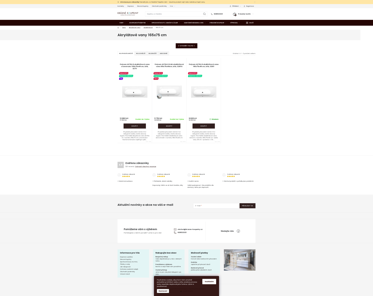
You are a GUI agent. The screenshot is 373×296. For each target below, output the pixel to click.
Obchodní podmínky (159, 6)
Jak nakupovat (125, 267)
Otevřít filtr (186, 46)
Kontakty (121, 6)
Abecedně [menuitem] (163, 53)
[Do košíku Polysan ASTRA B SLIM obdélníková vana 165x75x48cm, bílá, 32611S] (169, 126)
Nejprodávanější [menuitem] (126, 53)
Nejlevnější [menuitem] (141, 53)
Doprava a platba (126, 257)
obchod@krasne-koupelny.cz (190, 229)
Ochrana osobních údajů (129, 269)
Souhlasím (209, 281)
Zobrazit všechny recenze (145, 166)
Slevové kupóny (142, 6)
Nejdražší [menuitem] (153, 53)
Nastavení (163, 291)
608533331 (218, 14)
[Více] (249, 23)
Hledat (204, 14)
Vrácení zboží (125, 274)
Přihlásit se (247, 206)
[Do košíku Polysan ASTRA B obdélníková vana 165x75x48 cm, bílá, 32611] (204, 126)
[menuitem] (122, 23)
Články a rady (125, 264)
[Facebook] (238, 231)
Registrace (250, 6)
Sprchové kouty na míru (128, 262)
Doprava (131, 6)
